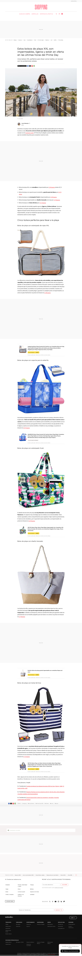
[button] (25, 123)
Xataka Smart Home (8, 931)
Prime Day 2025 (40, 803)
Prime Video (60, 40)
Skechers (47, 40)
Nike (35, 40)
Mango (15, 40)
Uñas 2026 (70, 875)
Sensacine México (30, 942)
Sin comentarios (22, 65)
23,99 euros (53, 197)
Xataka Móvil (8, 926)
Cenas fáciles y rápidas (40, 875)
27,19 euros (43, 203)
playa (57, 803)
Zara (24, 40)
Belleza (32, 889)
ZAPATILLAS (35, 14)
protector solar (29, 133)
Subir (72, 917)
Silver (19, 889)
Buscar (58, 910)
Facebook (59, 14)
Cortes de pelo (21, 891)
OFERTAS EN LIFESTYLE (46, 14)
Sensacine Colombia (29, 945)
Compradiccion (61, 928)
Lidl (51, 40)
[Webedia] (74, 1)
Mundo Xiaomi (9, 933)
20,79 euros (27, 428)
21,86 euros (52, 187)
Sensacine (29, 924)
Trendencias (60, 924)
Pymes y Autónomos (71, 927)
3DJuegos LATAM (20, 942)
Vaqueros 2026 (18, 875)
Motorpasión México (50, 943)
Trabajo (32, 884)
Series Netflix (63, 875)
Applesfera (8, 928)
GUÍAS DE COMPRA (24, 14)
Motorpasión (50, 924)
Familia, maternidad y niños (22, 885)
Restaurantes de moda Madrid (53, 875)
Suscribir (64, 884)
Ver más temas (9, 901)
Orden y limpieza (10, 894)
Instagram (58, 901)
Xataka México (9, 942)
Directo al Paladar (40, 924)
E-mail (34, 66)
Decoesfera (60, 926)
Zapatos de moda (34, 891)
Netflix (55, 40)
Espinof (28, 926)
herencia (20, 40)
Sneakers (8, 884)
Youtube (56, 901)
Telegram (62, 14)
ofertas (47, 803)
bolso (52, 803)
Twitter (56, 14)
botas (7, 891)
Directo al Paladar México (40, 943)
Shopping (41, 7)
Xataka (7, 924)
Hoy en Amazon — (33, 352)
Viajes (7, 889)
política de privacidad (59, 887)
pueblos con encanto (21, 895)
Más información (51, 954)
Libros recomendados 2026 (28, 875)
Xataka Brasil (8, 944)
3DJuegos (18, 924)
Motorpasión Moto (51, 926)
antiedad (32, 894)
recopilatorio (31, 803)
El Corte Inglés (41, 40)
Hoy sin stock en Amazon (33, 440)
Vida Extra (18, 926)
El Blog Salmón (72, 924)
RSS (61, 901)
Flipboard (32, 66)
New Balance (29, 40)
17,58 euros (57, 200)
